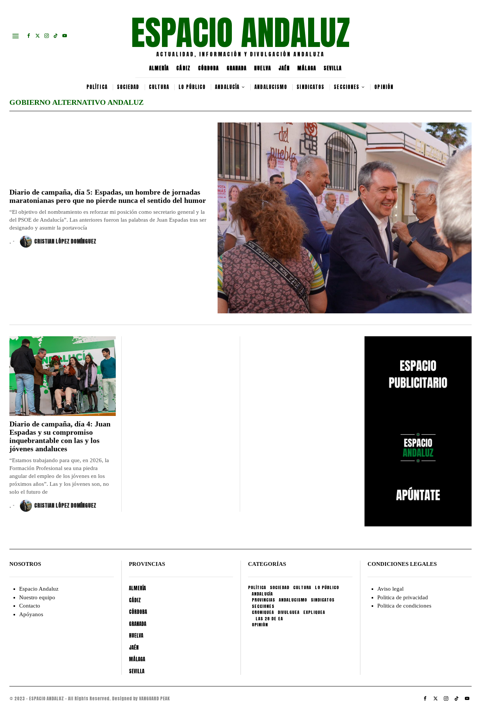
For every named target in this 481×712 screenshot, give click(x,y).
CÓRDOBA (208, 68)
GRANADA (237, 68)
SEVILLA (333, 68)
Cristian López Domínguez (65, 241)
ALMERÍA (159, 68)
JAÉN (284, 68)
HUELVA (262, 68)
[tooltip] (28, 36)
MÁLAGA (306, 68)
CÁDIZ (183, 68)
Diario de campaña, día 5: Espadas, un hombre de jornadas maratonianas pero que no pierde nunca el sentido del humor (107, 196)
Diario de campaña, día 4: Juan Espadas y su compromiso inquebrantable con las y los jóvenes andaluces (59, 436)
